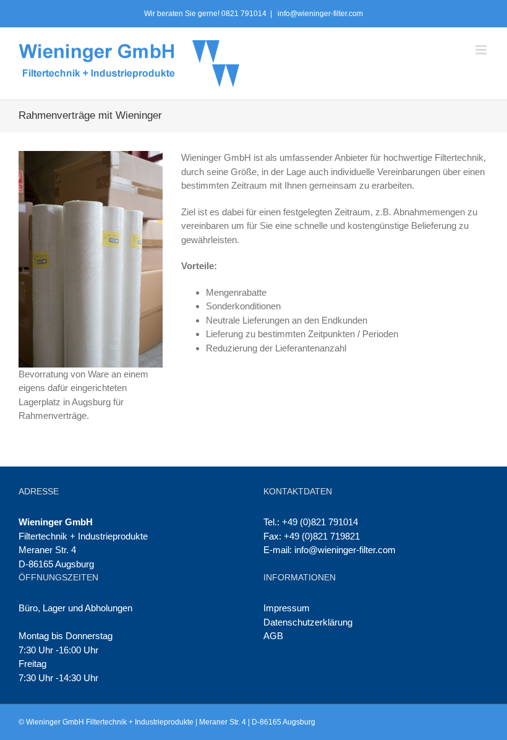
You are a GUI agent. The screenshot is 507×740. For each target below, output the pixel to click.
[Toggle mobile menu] (481, 49)
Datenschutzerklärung (307, 622)
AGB (273, 635)
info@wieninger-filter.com (319, 13)
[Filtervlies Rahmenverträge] (91, 157)
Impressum (286, 608)
